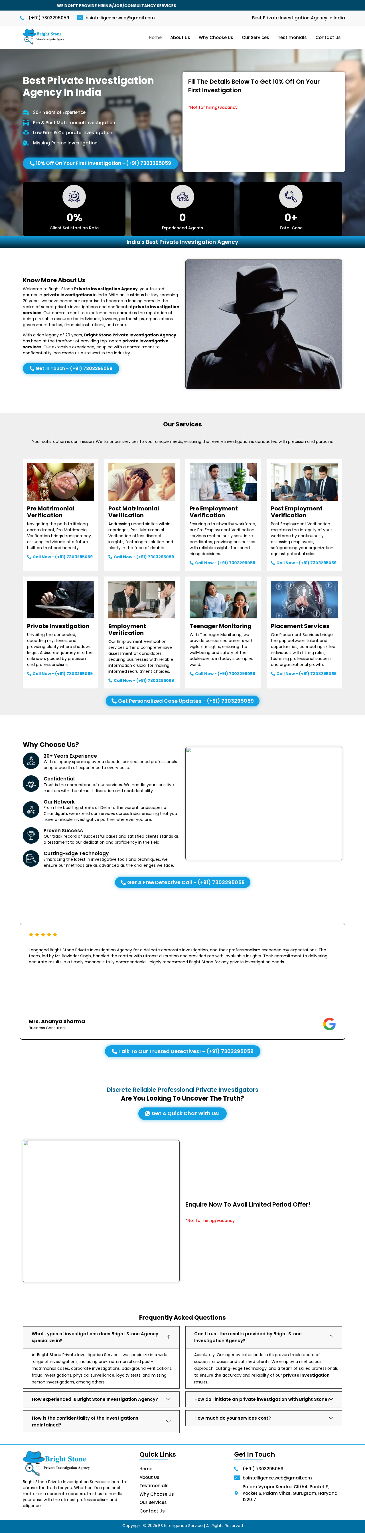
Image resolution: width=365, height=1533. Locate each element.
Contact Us (328, 37)
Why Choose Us (216, 37)
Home (155, 37)
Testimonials (292, 37)
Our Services (255, 37)
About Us (180, 37)
